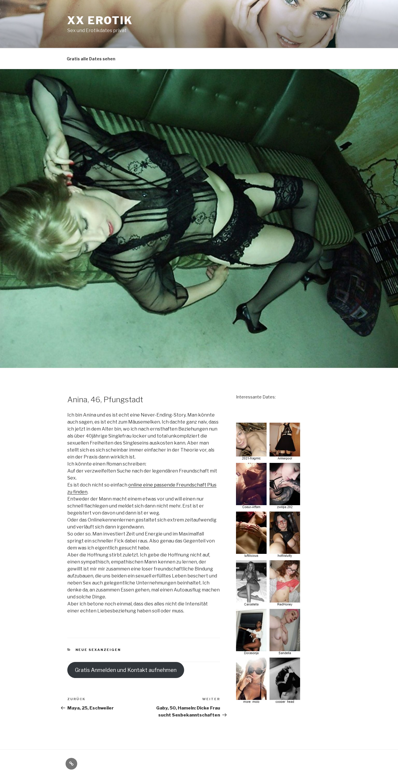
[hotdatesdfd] (269, 701)
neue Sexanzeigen (98, 650)
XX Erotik (100, 20)
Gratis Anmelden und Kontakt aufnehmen (126, 670)
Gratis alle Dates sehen (91, 58)
